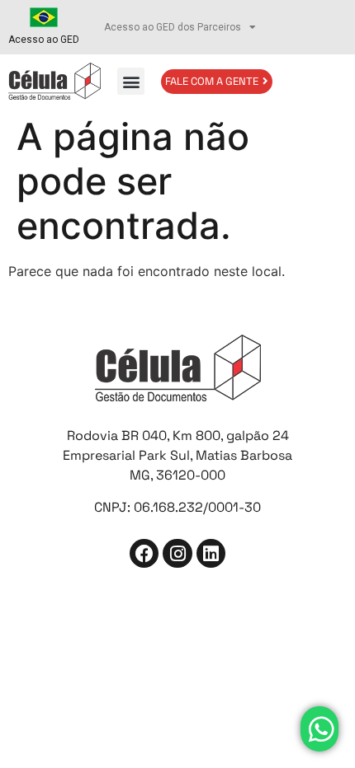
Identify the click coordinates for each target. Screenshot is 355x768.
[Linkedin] (210, 553)
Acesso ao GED (43, 39)
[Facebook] (144, 553)
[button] (130, 81)
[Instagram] (177, 553)
